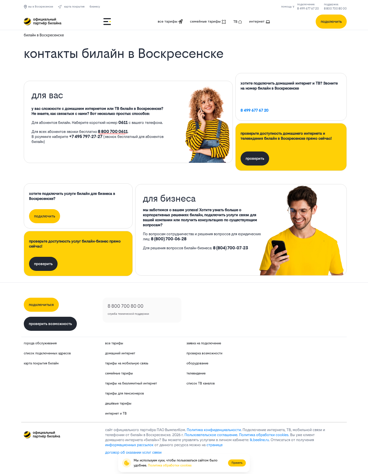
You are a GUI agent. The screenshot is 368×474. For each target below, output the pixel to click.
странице (215, 445)
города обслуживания (40, 343)
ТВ (235, 22)
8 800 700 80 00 (335, 8)
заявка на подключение (204, 343)
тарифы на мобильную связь (126, 363)
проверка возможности (204, 353)
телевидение (196, 373)
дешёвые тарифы (118, 403)
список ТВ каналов (201, 383)
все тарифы (167, 21)
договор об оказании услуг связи (133, 452)
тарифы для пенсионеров (124, 393)
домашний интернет (120, 353)
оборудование (197, 363)
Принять (237, 462)
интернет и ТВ (116, 413)
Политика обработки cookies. (264, 435)
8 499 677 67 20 (308, 8)
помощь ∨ (288, 6)
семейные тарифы (205, 21)
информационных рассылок (129, 445)
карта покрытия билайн (41, 363)
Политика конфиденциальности (214, 430)
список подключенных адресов (47, 353)
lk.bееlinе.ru (259, 440)
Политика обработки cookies (170, 465)
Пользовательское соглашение (211, 435)
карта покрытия (74, 6)
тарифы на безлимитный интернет (131, 383)
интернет (257, 21)
